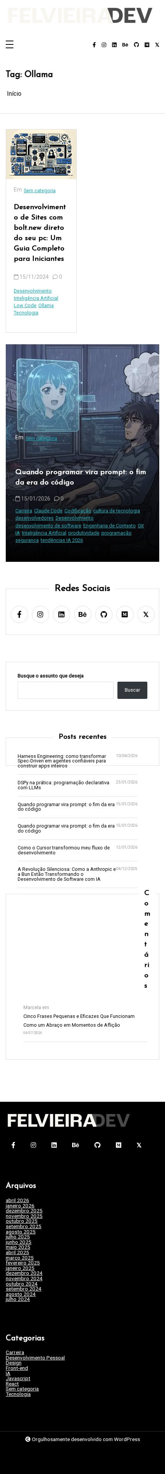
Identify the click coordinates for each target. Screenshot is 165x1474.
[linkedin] (114, 45)
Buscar (132, 690)
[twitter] (157, 45)
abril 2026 (17, 1200)
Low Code (25, 305)
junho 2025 (18, 1242)
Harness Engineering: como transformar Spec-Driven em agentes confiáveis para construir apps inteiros (62, 761)
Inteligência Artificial (36, 298)
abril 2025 (17, 1252)
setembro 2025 (23, 1226)
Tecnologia (26, 313)
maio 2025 (18, 1247)
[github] (136, 45)
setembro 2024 (23, 1289)
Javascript (18, 1378)
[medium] (147, 45)
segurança (27, 540)
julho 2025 (18, 1237)
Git (141, 525)
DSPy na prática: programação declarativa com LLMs (63, 785)
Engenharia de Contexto (109, 525)
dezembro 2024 (24, 1273)
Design (13, 1363)
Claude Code (48, 511)
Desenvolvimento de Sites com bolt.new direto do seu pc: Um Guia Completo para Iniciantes (40, 233)
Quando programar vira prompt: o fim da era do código (80, 477)
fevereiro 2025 (23, 1263)
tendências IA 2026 (62, 540)
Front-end (17, 1368)
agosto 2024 (21, 1294)
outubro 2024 (22, 1284)
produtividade (83, 533)
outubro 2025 (22, 1221)
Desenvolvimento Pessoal (35, 1358)
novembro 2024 (24, 1278)
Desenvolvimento (33, 291)
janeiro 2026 (20, 1206)
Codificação (77, 511)
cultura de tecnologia (116, 511)
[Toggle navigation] (9, 45)
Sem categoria (40, 190)
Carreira (23, 511)
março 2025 (20, 1258)
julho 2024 (18, 1299)
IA (17, 533)
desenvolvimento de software (48, 525)
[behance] (125, 45)
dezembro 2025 (24, 1211)
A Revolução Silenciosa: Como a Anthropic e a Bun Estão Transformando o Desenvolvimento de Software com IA (67, 874)
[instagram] (104, 45)
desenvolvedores (34, 518)
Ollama (46, 305)
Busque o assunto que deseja (51, 676)
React (12, 1384)
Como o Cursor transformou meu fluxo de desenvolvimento (64, 851)
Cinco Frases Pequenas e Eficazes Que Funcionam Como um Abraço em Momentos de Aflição (79, 1020)
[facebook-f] (94, 45)
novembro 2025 (24, 1216)
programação (116, 533)
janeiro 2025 (20, 1268)
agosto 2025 (21, 1232)
